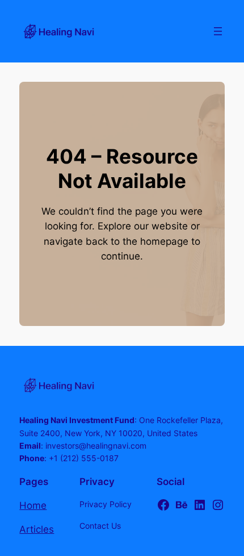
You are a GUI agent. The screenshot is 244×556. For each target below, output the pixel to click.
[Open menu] (218, 31)
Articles (36, 529)
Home (33, 505)
